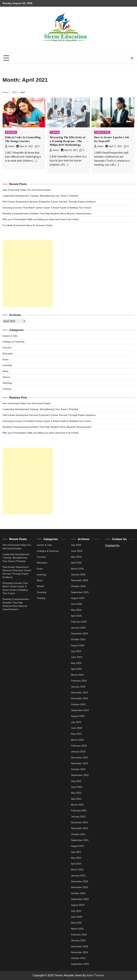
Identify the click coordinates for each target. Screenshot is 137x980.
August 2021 (77, 846)
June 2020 (76, 917)
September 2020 (80, 899)
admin (11, 146)
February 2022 (79, 810)
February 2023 (79, 745)
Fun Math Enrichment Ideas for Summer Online (28, 225)
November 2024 (79, 633)
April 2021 (76, 863)
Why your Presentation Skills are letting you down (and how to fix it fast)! (41, 219)
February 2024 (79, 680)
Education (11, 132)
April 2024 (76, 669)
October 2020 (78, 893)
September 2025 (80, 592)
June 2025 (76, 604)
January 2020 (78, 940)
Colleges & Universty (13, 341)
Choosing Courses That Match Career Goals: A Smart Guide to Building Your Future (47, 207)
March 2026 (77, 568)
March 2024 (77, 675)
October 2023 (78, 704)
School (6, 377)
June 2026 (76, 551)
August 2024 (77, 645)
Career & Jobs (102, 132)
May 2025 (76, 610)
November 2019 (79, 952)
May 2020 (76, 922)
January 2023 (78, 751)
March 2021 (77, 869)
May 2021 (76, 858)
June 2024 (76, 657)
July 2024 (76, 651)
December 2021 (79, 822)
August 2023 (77, 716)
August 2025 (77, 598)
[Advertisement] (28, 273)
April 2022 (76, 799)
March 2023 (77, 740)
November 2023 (79, 698)
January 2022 (78, 816)
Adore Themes (95, 975)
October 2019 (78, 958)
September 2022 (80, 775)
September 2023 (80, 710)
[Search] (131, 58)
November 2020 (79, 887)
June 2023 (76, 728)
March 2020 (77, 929)
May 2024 (76, 663)
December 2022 (79, 757)
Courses (7, 347)
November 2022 (79, 763)
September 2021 (80, 840)
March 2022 (77, 804)
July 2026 (76, 545)
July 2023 (76, 722)
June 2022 (76, 787)
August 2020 (77, 905)
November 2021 (79, 828)
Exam (6, 359)
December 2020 (79, 881)
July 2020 (76, 911)
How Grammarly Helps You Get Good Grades (27, 190)
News (5, 371)
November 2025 (79, 580)
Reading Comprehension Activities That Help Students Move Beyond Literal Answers (47, 213)
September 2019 (80, 964)
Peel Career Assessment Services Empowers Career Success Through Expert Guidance (49, 201)
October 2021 (78, 834)
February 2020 (79, 934)
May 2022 (76, 793)
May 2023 (76, 734)
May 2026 (76, 557)
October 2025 (78, 586)
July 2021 (76, 852)
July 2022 (76, 781)
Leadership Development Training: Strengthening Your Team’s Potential (40, 196)
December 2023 (79, 692)
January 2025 (78, 627)
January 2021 (78, 875)
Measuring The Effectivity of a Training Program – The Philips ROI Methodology (67, 141)
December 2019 (79, 946)
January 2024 (78, 686)
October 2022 (78, 769)
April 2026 (76, 562)
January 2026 (78, 574)
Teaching (7, 383)
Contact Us (112, 545)
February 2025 (79, 621)
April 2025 (76, 616)
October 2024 (78, 639)
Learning (7, 365)
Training (54, 132)
